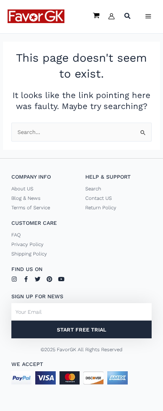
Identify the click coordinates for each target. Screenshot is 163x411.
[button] (127, 17)
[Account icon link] (111, 16)
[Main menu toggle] (148, 16)
